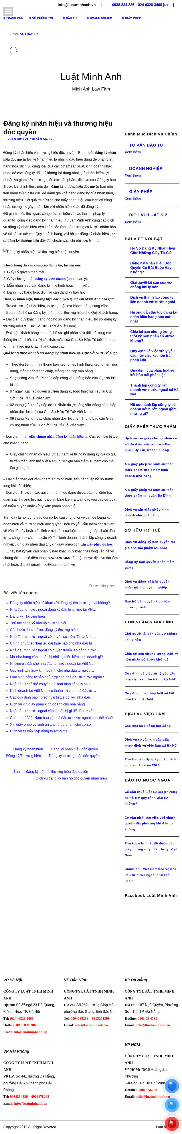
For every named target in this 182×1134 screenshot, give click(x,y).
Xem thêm (133, 152)
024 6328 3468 (150, 5)
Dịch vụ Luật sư (25, 34)
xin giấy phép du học (97, 544)
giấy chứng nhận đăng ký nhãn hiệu (56, 436)
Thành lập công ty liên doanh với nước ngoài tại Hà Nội (154, 389)
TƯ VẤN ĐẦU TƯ (146, 145)
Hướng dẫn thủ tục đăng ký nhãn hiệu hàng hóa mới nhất (153, 316)
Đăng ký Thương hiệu (23, 756)
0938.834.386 (123, 5)
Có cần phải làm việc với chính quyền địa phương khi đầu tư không (150, 823)
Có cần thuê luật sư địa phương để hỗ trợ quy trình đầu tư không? (151, 797)
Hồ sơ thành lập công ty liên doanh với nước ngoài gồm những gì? (154, 409)
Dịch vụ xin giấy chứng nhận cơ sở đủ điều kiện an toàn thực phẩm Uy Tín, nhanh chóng (151, 444)
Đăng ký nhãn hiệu (28, 749)
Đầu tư (71, 18)
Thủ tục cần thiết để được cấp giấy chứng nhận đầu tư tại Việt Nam (151, 849)
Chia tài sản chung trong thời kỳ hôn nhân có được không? (152, 336)
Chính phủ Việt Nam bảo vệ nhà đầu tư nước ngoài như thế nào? (150, 874)
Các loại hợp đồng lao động (148, 725)
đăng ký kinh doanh (50, 279)
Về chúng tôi (42, 18)
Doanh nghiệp (101, 18)
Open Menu (8, 11)
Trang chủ (14, 18)
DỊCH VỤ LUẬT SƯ (148, 215)
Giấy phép (133, 18)
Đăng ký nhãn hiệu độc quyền (74, 749)
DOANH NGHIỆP (145, 168)
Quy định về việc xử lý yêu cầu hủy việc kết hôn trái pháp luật (152, 355)
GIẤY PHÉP (140, 191)
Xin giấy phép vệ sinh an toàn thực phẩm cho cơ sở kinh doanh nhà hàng (149, 469)
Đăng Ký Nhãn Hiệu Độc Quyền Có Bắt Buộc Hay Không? (150, 267)
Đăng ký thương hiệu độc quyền (74, 756)
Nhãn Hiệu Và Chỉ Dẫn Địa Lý (30, 139)
